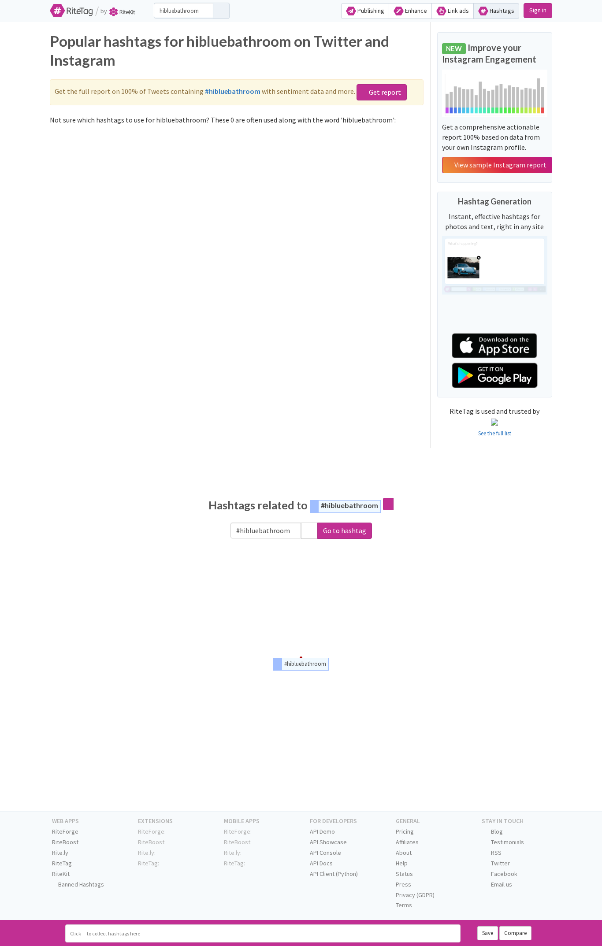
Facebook (503, 874)
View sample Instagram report (499, 164)
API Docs (321, 863)
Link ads (457, 11)
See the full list (494, 433)
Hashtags (501, 11)
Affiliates (407, 842)
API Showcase (328, 842)
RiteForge (65, 831)
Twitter (500, 863)
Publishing (370, 11)
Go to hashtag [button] (344, 530)
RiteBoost (65, 842)
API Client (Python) (334, 874)
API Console (325, 853)
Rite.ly (60, 853)
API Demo (322, 831)
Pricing (405, 831)
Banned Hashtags (80, 884)
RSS (496, 853)
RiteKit (61, 874)
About (404, 853)
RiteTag (62, 863)
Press (403, 884)
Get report (384, 92)
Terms (404, 905)
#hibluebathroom (349, 505)
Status (404, 874)
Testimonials (507, 842)
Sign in (537, 10)
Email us (501, 884)
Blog (496, 831)
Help (402, 863)
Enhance (415, 11)
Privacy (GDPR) (415, 895)
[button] (309, 531)
